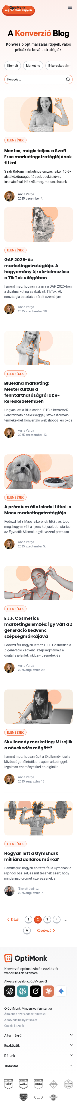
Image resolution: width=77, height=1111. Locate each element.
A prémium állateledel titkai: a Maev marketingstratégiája (37, 510)
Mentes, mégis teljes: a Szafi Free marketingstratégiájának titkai (38, 157)
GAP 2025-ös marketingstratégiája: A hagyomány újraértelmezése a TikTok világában (36, 269)
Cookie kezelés (14, 1025)
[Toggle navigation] (70, 7)
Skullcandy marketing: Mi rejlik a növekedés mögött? (38, 745)
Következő (44, 930)
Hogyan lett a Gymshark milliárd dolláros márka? (31, 856)
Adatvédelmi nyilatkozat (20, 1020)
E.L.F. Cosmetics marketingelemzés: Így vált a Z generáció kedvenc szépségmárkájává (38, 627)
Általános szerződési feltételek (25, 1014)
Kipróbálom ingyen (18, 10)
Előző (15, 919)
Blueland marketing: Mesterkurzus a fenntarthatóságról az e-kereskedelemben (32, 392)
